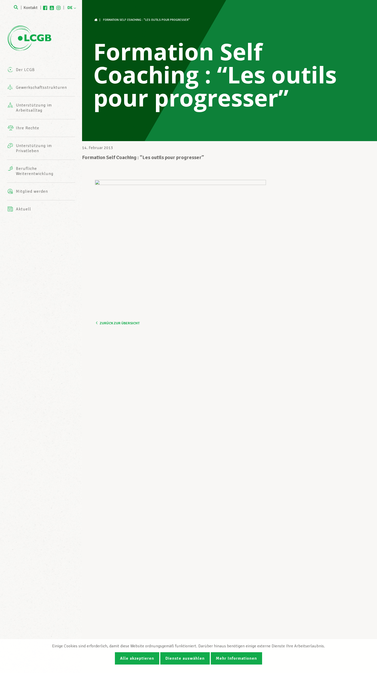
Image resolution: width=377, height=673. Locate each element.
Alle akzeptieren (137, 658)
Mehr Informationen (236, 658)
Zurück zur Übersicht (120, 323)
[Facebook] (45, 8)
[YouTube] (52, 8)
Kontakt (30, 7)
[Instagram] (58, 8)
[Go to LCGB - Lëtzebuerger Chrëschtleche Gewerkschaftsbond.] (96, 20)
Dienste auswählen (185, 658)
